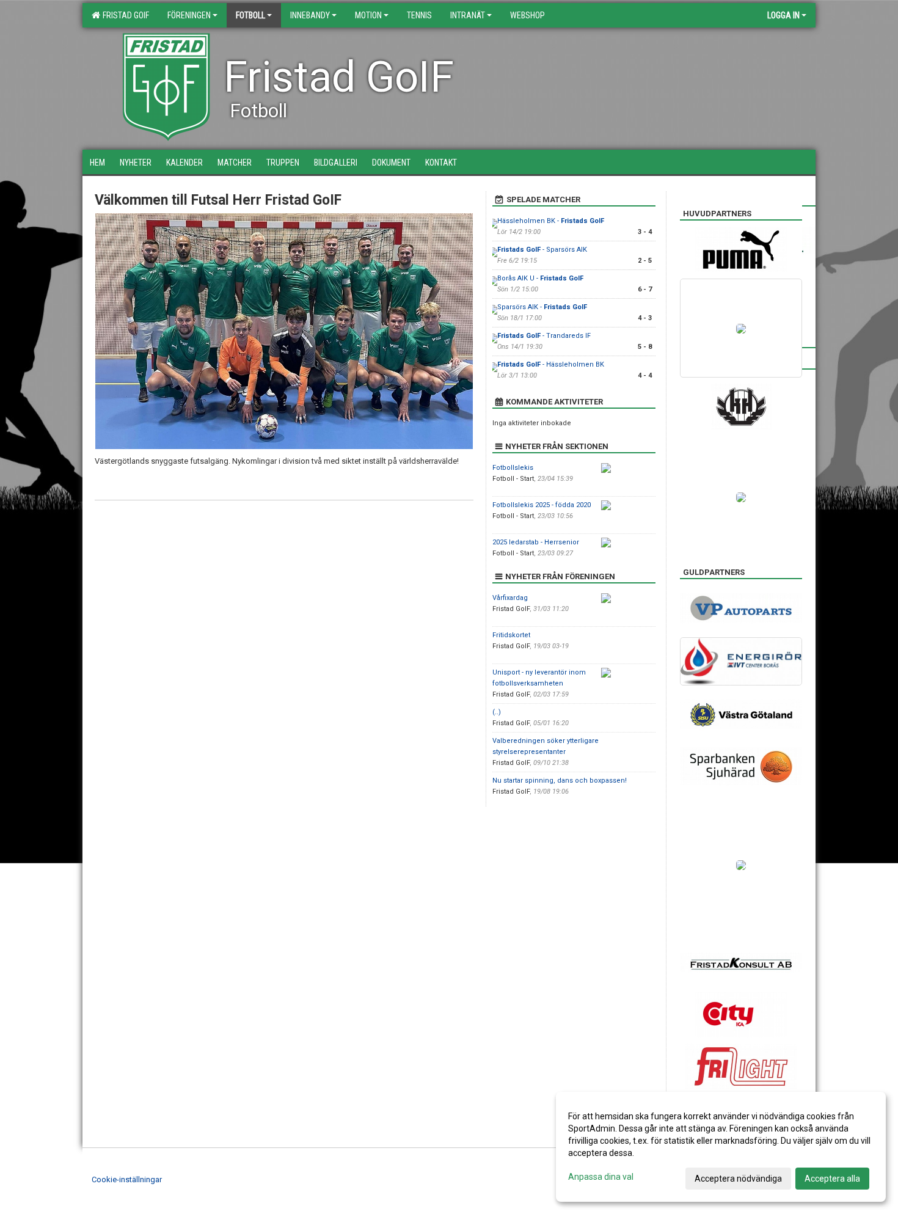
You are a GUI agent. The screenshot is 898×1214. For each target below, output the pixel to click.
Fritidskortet (511, 635)
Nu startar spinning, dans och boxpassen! (559, 780)
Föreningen (189, 15)
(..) (496, 712)
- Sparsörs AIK (542, 250)
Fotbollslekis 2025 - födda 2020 (541, 505)
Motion (368, 15)
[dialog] (721, 1147)
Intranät (467, 15)
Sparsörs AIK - (542, 307)
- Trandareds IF (544, 336)
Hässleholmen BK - (550, 221)
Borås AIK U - (540, 278)
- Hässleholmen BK (550, 364)
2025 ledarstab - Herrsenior (535, 542)
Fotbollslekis (512, 468)
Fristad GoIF (124, 15)
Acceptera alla (832, 1178)
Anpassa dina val (600, 1177)
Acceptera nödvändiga (738, 1178)
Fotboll (250, 15)
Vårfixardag (510, 598)
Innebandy (310, 15)
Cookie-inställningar (127, 1179)
